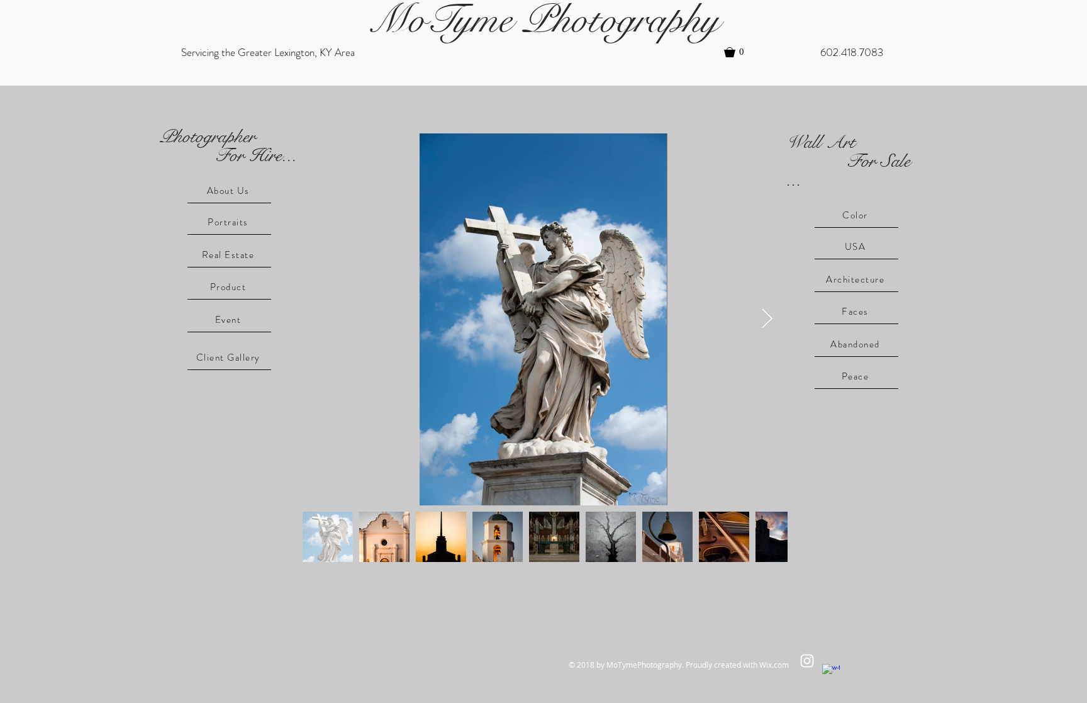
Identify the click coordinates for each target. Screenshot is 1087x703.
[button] (739, 52)
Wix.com (774, 665)
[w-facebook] (831, 673)
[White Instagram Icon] (807, 661)
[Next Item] (767, 319)
